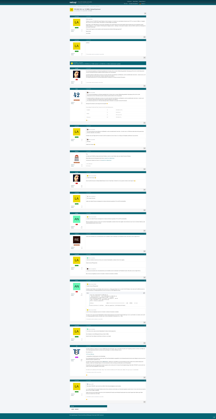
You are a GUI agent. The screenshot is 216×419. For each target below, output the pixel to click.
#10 (145, 233)
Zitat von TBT (91, 384)
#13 (145, 325)
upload (73, 409)
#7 (145, 172)
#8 (145, 192)
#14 (145, 346)
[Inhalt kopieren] (144, 293)
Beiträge (72, 31)
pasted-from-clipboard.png (109, 158)
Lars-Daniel (78, 10)
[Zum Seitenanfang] (214, 417)
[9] (88, 304)
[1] (88, 295)
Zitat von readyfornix (92, 268)
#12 (145, 280)
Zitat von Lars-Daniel (92, 175)
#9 (145, 213)
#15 (145, 380)
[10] (88, 305)
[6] (88, 300)
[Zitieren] (144, 37)
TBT (95, 372)
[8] (88, 303)
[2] (88, 296)
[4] (88, 298)
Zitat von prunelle (92, 92)
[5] (88, 299)
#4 (145, 88)
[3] (88, 297)
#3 (145, 68)
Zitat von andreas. (92, 258)
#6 (145, 151)
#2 (145, 40)
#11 (145, 254)
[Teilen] (145, 13)
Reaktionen (73, 29)
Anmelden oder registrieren (133, 3)
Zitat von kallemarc (92, 196)
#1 (145, 16)
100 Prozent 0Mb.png (90, 354)
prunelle (96, 82)
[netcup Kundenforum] (81, 2)
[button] (142, 4)
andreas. (96, 319)
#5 (145, 125)
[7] (88, 302)
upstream (76, 409)
